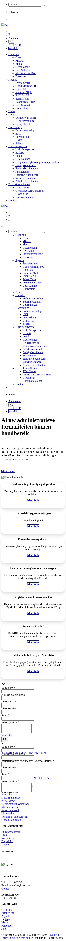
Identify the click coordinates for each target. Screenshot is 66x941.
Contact (5, 888)
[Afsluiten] (2, 226)
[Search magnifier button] (4, 739)
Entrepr (10, 831)
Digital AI (6, 841)
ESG (4, 834)
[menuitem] (10, 45)
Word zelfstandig (10, 810)
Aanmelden (14, 38)
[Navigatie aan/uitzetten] (9, 220)
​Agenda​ (5, 916)
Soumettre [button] (7, 735)
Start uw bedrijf (10, 807)
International (8, 838)
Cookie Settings (19, 937)
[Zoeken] (43, 5)
